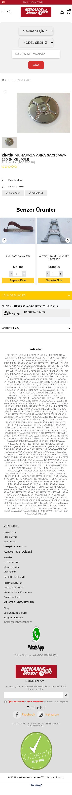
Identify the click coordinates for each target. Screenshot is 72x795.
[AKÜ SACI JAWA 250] (17, 235)
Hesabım (8, 557)
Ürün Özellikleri (14, 295)
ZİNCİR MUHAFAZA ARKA (51, 355)
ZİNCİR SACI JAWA (56, 430)
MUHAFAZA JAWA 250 (52, 481)
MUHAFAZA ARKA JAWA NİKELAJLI (23, 465)
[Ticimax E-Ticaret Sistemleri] (36, 785)
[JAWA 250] (15, 80)
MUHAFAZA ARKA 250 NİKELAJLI (26, 468)
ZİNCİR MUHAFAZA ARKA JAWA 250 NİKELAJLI (34, 376)
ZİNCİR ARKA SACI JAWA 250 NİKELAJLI (44, 414)
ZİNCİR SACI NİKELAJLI (32, 438)
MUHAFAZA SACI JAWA (51, 470)
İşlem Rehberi (11, 567)
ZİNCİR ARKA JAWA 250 (52, 422)
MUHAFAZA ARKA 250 (55, 465)
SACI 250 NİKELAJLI (38, 508)
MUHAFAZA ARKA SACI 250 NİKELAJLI (34, 457)
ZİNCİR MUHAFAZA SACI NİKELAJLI (37, 398)
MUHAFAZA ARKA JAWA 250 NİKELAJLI (45, 462)
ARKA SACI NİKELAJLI (28, 497)
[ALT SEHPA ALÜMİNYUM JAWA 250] (54, 235)
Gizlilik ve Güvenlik (13, 587)
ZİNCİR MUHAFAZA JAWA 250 (42, 400)
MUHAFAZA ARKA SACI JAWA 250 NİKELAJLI (41, 451)
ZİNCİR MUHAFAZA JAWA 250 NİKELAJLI (35, 402)
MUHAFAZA (21, 446)
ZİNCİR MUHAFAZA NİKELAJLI (34, 408)
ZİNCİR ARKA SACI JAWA (38, 411)
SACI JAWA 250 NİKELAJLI (38, 505)
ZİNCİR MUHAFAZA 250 (28, 406)
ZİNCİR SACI (38, 430)
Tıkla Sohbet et (25, 655)
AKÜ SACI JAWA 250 (18, 256)
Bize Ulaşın (9, 541)
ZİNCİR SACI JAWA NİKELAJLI (19, 435)
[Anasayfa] (5, 80)
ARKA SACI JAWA (58, 489)
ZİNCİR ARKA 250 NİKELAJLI (51, 427)
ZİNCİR (10, 355)
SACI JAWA (62, 503)
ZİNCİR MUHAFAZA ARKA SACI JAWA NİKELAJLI (36, 364)
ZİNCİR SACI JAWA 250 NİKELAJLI (48, 433)
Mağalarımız (10, 536)
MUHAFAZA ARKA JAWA (41, 460)
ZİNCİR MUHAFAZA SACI (51, 384)
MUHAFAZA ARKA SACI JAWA (26, 449)
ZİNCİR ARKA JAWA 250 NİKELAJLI (25, 425)
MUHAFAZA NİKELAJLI (16, 489)
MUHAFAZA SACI (28, 470)
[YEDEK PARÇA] (9, 80)
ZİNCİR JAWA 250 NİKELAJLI (34, 441)
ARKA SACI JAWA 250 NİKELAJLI (44, 492)
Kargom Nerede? (13, 617)
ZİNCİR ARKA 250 (26, 427)
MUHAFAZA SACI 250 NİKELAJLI (32, 478)
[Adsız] (36, 671)
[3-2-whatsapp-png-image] (35, 638)
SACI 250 (22, 508)
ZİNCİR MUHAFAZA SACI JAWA (22, 387)
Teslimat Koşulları (13, 582)
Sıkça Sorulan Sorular (15, 612)
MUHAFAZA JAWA (29, 481)
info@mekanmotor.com (18, 622)
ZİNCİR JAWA (52, 438)
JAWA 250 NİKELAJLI (34, 511)
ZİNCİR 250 (25, 443)
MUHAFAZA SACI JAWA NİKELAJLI (35, 476)
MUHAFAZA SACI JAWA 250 (20, 473)
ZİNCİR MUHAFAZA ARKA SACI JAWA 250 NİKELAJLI (31, 363)
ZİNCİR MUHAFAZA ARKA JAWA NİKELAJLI (37, 378)
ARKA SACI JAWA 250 (15, 492)
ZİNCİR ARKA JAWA (28, 422)
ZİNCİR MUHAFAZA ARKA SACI (21, 357)
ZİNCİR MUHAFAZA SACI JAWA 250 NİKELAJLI (41, 390)
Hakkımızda (10, 532)
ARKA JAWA (46, 497)
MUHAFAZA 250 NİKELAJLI (51, 486)
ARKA (32, 489)
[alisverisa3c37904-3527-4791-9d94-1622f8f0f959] (36, 751)
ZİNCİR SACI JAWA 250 (17, 433)
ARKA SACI (42, 489)
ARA (36, 65)
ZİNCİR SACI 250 (45, 435)
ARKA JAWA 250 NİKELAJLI (22, 500)
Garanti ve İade (12, 597)
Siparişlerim (10, 571)
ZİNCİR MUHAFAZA (25, 355)
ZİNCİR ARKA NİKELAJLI (18, 430)
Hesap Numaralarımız (15, 546)
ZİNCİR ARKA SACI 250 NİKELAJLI (25, 419)
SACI (52, 503)
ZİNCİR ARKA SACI (14, 411)
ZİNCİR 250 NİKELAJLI (44, 443)
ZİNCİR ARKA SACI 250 (55, 416)
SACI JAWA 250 (15, 505)
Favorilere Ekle (32, 221)
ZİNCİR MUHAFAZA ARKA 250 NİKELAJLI (37, 382)
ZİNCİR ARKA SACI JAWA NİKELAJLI (23, 416)
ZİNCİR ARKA (58, 408)
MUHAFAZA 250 (26, 486)
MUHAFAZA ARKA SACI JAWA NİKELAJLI (26, 454)
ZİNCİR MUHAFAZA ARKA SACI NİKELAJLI (37, 371)
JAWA (7, 511)
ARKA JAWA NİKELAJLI (50, 500)
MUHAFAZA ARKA (38, 446)
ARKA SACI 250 (39, 494)
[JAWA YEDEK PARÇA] (12, 80)
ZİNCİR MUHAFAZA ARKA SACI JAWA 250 (42, 360)
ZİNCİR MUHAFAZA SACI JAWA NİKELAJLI (31, 392)
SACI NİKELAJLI (58, 508)
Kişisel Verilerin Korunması (18, 592)
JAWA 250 (16, 511)
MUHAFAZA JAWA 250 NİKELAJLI (25, 484)
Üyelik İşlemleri (12, 562)
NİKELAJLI (41, 513)
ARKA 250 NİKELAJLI (19, 503)
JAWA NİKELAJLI (54, 511)
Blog (6, 608)
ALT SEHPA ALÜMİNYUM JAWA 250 (54, 258)
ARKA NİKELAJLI (39, 503)
